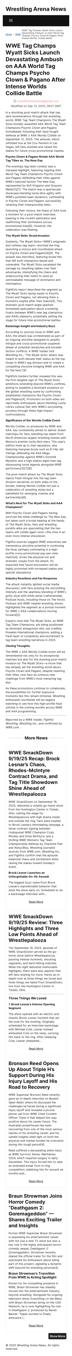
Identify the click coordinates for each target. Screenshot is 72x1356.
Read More (36, 901)
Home (9, 34)
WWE (18, 34)
